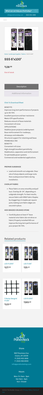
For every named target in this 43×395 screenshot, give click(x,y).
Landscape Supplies (15, 54)
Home (6, 54)
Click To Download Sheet (13, 103)
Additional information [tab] (21, 93)
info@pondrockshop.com (15, 15)
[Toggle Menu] (5, 19)
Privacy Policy (27, 390)
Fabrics (23, 54)
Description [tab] (21, 86)
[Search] (36, 11)
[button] (35, 30)
